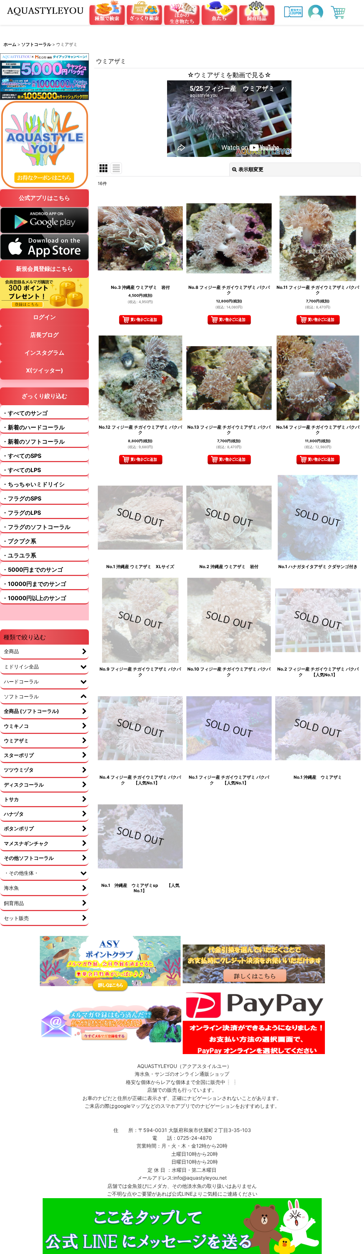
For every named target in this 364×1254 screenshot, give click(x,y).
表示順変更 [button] (251, 169)
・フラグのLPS (21, 512)
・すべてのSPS (21, 455)
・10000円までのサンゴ (34, 583)
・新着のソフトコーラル (33, 441)
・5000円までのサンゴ (32, 569)
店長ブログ (44, 334)
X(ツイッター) (44, 370)
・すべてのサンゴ (25, 413)
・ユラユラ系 (19, 555)
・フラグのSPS (21, 498)
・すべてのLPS (21, 469)
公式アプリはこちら (44, 197)
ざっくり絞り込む (44, 396)
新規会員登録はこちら (44, 268)
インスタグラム (44, 352)
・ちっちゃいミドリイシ (33, 484)
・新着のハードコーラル (33, 427)
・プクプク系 (19, 541)
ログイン (44, 317)
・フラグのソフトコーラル (36, 526)
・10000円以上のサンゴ (34, 598)
